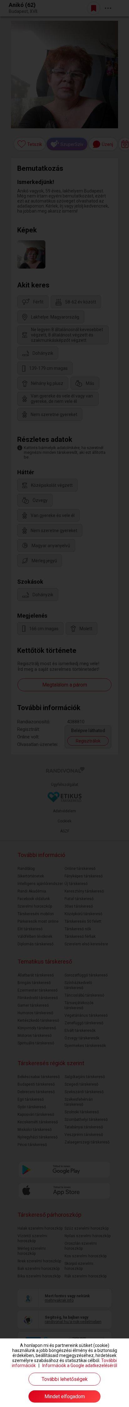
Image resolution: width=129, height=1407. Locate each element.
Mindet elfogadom (64, 1396)
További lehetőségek (65, 1379)
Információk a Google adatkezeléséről (79, 1365)
